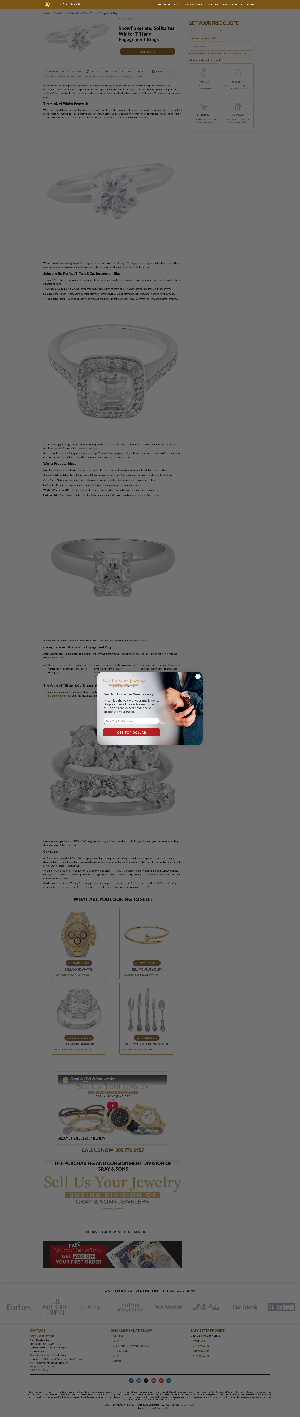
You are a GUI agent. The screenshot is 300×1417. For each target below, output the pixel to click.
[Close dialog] (198, 676)
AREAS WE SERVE (193, 4)
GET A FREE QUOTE (168, 4)
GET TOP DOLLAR (131, 732)
